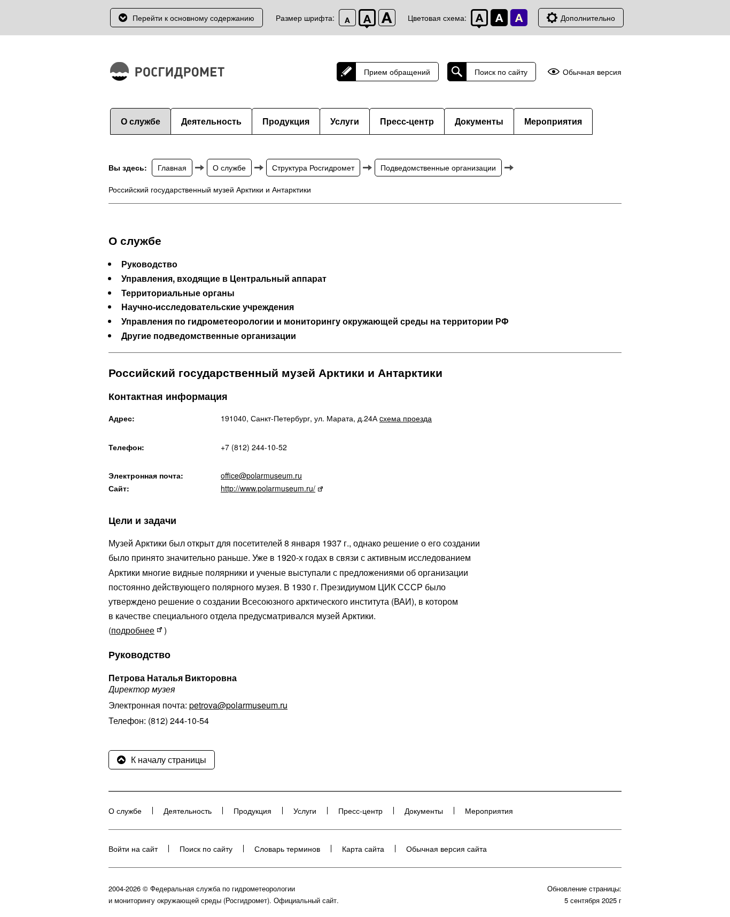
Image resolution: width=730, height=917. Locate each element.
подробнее (132, 630)
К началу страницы (168, 759)
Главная (172, 167)
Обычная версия (592, 72)
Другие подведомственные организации (208, 336)
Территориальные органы (178, 293)
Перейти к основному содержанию (193, 17)
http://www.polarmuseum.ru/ (268, 488)
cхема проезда (405, 418)
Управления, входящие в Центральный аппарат (224, 278)
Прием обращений (397, 71)
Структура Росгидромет (313, 167)
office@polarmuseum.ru (261, 475)
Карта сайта (363, 848)
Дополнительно (588, 17)
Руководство (149, 264)
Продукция (285, 121)
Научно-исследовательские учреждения (207, 307)
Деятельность (211, 121)
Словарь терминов (287, 848)
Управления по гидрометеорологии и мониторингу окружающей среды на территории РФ (315, 321)
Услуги (344, 121)
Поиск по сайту (501, 71)
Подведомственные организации (438, 167)
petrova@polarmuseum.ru (238, 705)
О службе (140, 121)
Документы (479, 121)
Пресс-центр (407, 121)
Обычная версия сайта (446, 848)
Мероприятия (553, 121)
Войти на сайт (133, 848)
